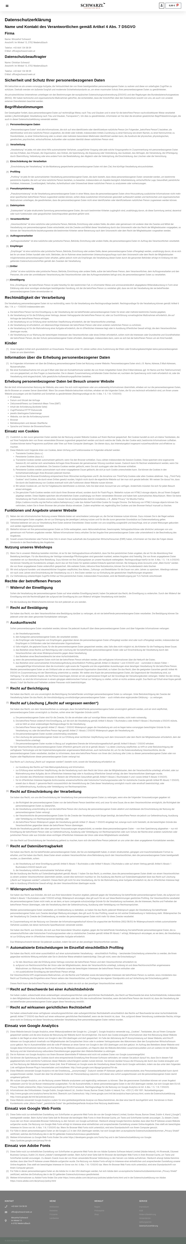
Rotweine (53, 1211)
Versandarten (145, 1218)
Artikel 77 (22, 1016)
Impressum (144, 1207)
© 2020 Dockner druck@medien (17, 1241)
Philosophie (99, 1211)
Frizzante (53, 1214)
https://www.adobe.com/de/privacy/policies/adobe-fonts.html (93, 1177)
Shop (96, 1214)
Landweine (54, 1218)
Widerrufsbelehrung (147, 1214)
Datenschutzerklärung (148, 1226)
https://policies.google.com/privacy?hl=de (30, 1140)
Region (97, 1207)
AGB (141, 1211)
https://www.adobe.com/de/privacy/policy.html (33, 1181)
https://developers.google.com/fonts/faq (88, 1137)
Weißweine (54, 1207)
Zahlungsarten (145, 1222)
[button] (7, 5)
